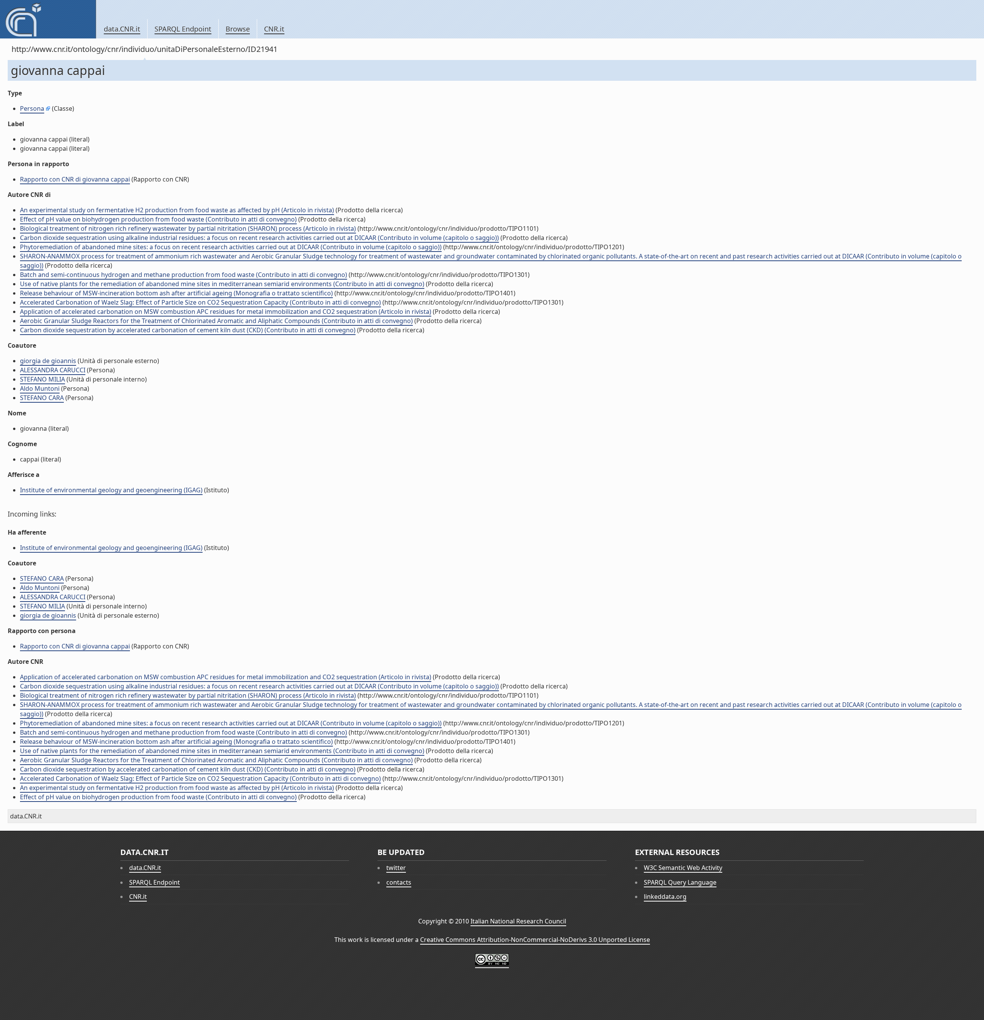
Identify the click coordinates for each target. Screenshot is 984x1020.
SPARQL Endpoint (183, 28)
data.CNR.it (122, 28)
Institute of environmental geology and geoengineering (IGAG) (111, 490)
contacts (398, 882)
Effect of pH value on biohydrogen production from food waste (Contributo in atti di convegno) (158, 219)
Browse (238, 28)
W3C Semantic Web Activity (683, 867)
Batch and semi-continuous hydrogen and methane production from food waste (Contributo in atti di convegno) (183, 274)
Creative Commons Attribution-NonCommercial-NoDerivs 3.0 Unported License (535, 939)
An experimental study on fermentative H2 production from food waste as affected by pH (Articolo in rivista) (177, 210)
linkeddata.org (665, 896)
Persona (32, 108)
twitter (396, 867)
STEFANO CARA (42, 397)
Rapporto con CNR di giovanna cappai (75, 179)
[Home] (48, 19)
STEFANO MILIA (42, 379)
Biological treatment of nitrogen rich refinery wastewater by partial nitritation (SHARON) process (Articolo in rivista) (188, 228)
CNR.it (274, 28)
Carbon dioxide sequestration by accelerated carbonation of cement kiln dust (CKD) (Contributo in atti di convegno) (188, 330)
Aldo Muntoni (40, 388)
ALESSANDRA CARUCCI (52, 370)
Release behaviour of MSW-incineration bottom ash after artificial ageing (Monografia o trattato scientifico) (176, 293)
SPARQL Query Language (680, 882)
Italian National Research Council (518, 921)
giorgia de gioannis (48, 361)
